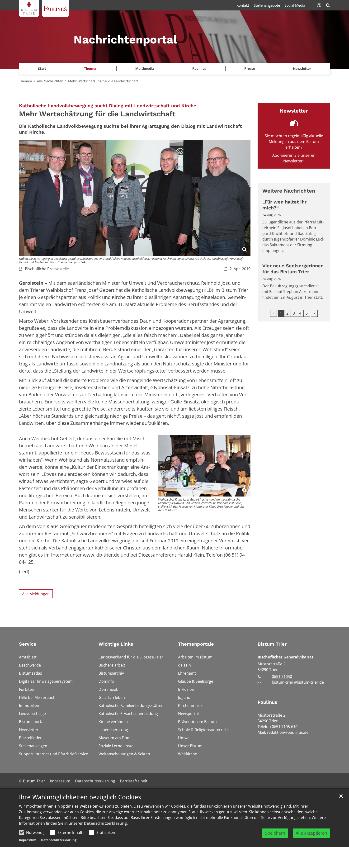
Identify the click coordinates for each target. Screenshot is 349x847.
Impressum (27, 840)
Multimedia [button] (144, 68)
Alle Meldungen (36, 593)
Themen (25, 81)
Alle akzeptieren (311, 833)
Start (42, 68)
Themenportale (196, 644)
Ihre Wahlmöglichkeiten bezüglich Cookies (80, 797)
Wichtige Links (116, 644)
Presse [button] (249, 68)
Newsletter (302, 68)
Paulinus (267, 702)
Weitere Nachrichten (288, 191)
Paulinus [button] (199, 68)
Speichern (275, 833)
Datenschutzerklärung (105, 823)
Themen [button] (90, 68)
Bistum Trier (272, 644)
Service (27, 644)
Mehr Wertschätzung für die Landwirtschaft (103, 81)
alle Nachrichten (50, 81)
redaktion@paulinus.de (287, 732)
